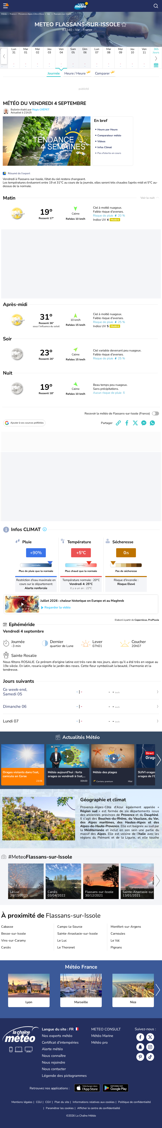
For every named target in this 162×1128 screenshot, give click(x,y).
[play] (22, 604)
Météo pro (99, 1042)
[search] (156, 6)
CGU (39, 1102)
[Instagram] (150, 1047)
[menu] (6, 6)
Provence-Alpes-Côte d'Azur (31, 14)
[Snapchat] (140, 1047)
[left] (4, 56)
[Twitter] (150, 1037)
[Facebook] (140, 1037)
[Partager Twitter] (135, 423)
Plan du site (62, 1102)
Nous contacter (54, 1069)
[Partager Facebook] (126, 423)
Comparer (102, 73)
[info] (45, 529)
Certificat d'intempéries (60, 1042)
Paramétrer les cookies (60, 1108)
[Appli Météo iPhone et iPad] (87, 1088)
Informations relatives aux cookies (94, 1102)
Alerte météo (52, 1049)
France (13, 14)
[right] (159, 760)
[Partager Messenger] (143, 423)
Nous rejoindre (53, 1062)
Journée (54, 73)
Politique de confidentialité (134, 1102)
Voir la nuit (147, 198)
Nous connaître (54, 1055)
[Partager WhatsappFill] (152, 423)
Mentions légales (21, 1102)
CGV (48, 1102)
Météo (4, 14)
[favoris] (124, 24)
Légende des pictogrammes (64, 1075)
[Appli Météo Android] (115, 1088)
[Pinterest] (140, 1057)
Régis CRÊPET (40, 109)
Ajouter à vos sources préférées (27, 422)
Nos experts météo (57, 1035)
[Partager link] (118, 423)
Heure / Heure (75, 73)
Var (48, 14)
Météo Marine (102, 1035)
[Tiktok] (150, 1057)
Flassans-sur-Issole (62, 14)
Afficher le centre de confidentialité (98, 1108)
